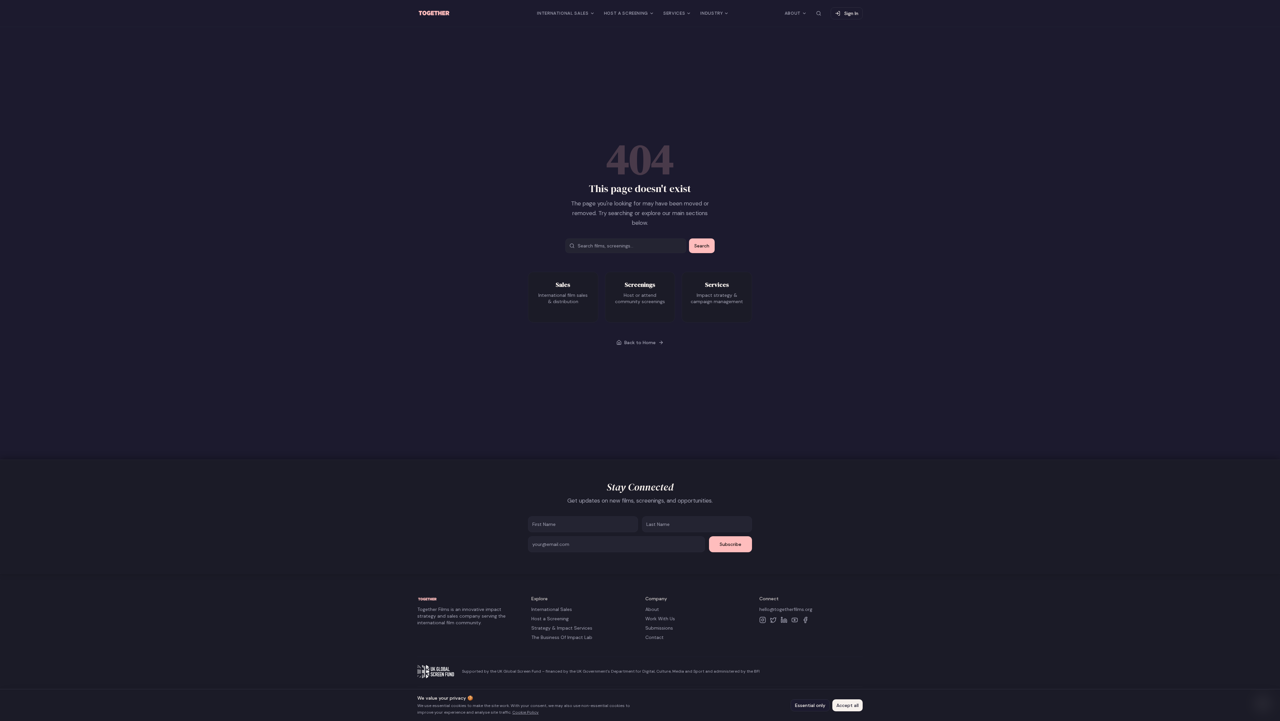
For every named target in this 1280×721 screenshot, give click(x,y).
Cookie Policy (525, 712)
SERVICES (674, 13)
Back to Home (640, 342)
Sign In (851, 13)
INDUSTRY (711, 13)
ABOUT (793, 13)
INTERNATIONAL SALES (562, 13)
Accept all (847, 705)
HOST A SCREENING (626, 13)
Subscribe (730, 544)
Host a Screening (550, 619)
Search (701, 246)
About (652, 609)
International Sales (551, 609)
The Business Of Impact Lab (561, 637)
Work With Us (660, 619)
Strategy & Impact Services (561, 628)
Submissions (659, 628)
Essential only (810, 705)
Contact (654, 637)
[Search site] (818, 13)
